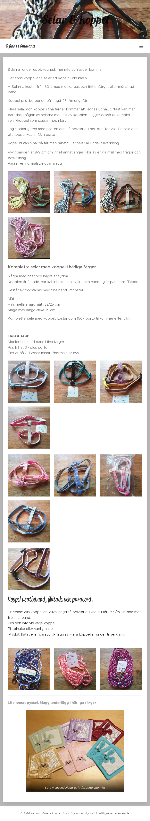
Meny (141, 46)
